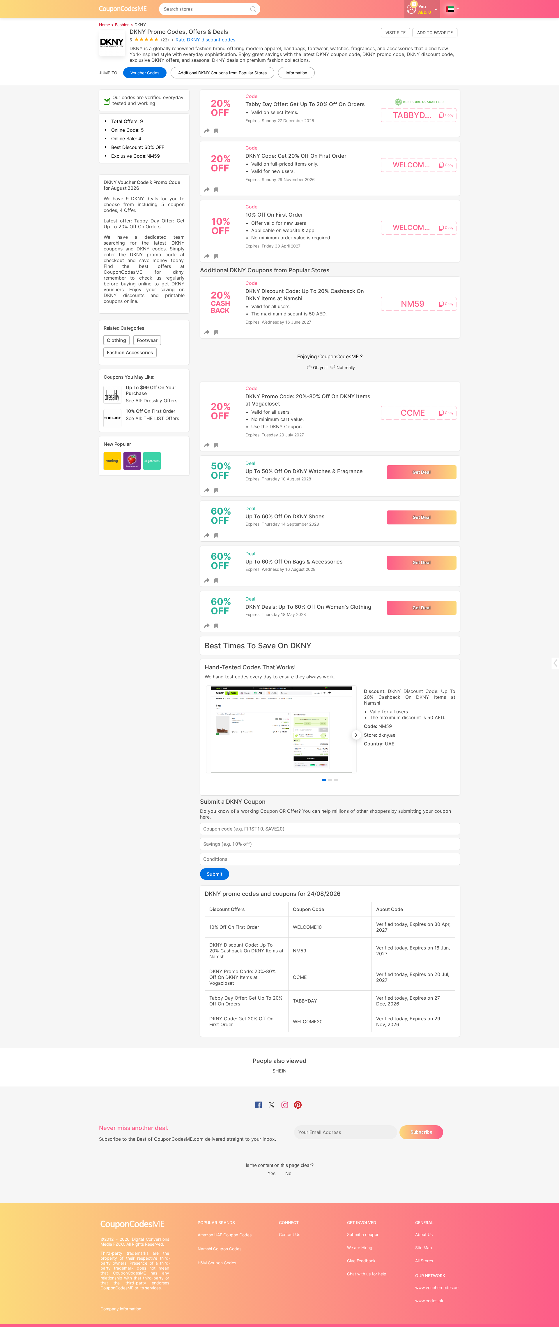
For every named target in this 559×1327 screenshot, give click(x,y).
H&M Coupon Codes (217, 1262)
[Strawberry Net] (132, 461)
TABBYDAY (414, 115)
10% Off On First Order (152, 414)
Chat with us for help (366, 1273)
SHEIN (279, 1071)
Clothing (116, 340)
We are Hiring (359, 1247)
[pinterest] (297, 1105)
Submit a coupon (363, 1234)
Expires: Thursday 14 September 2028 (282, 524)
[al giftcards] (152, 461)
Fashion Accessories (130, 352)
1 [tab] (324, 780)
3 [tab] (336, 780)
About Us (424, 1234)
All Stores (424, 1260)
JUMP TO (108, 72)
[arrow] (555, 663)
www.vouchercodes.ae (437, 1287)
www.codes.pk (429, 1300)
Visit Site (395, 32)
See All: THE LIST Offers (152, 418)
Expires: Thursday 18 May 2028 (275, 614)
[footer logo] (135, 1224)
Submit (214, 874)
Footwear (147, 340)
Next (356, 735)
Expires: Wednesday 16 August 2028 (280, 569)
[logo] (123, 9)
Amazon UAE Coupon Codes (225, 1234)
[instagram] (284, 1105)
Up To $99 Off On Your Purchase (151, 393)
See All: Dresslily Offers (151, 400)
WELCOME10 (414, 227)
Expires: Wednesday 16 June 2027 (278, 322)
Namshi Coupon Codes (219, 1248)
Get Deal (422, 472)
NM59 (412, 304)
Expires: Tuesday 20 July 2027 (274, 434)
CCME (413, 413)
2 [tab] (330, 780)
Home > (106, 24)
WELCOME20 (415, 165)
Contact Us (289, 1234)
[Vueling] (112, 461)
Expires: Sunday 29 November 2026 (280, 179)
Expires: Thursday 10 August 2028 (278, 478)
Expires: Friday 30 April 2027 (272, 245)
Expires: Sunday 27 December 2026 (279, 120)
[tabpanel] (330, 729)
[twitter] (271, 1105)
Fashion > (124, 24)
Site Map (423, 1247)
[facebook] (258, 1105)
